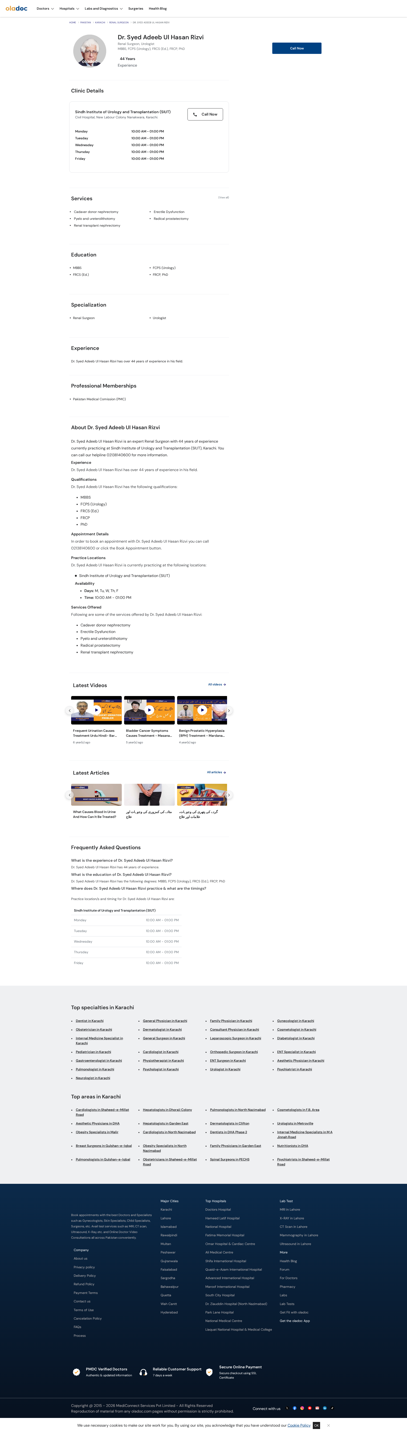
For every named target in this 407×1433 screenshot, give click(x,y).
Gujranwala (169, 1261)
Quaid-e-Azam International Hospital (233, 1270)
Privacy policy (84, 1267)
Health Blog (288, 1261)
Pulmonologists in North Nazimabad (238, 1110)
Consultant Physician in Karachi (234, 1029)
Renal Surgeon (119, 22)
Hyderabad (169, 1312)
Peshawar (168, 1252)
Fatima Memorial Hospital (224, 1235)
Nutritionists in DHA (292, 1146)
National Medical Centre (223, 1321)
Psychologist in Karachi (161, 1069)
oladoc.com (141, 1411)
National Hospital (218, 1227)
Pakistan (85, 22)
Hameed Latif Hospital (222, 1218)
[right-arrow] (228, 710)
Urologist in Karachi (225, 1069)
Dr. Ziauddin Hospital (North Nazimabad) (236, 1304)
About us (80, 1259)
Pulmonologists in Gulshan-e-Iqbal (103, 1159)
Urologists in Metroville (295, 1123)
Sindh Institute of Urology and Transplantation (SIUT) (123, 111)
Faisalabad (169, 1270)
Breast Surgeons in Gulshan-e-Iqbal (104, 1146)
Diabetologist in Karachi (296, 1038)
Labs (283, 1295)
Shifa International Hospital (225, 1261)
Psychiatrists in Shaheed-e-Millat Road (303, 1161)
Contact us (82, 1301)
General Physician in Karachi (165, 1021)
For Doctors (288, 1278)
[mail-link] (317, 1408)
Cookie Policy (299, 1425)
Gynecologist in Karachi (295, 1021)
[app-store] (301, 1334)
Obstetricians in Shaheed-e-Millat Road (170, 1161)
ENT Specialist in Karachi (296, 1052)
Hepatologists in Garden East (165, 1123)
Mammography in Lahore (299, 1235)
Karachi (100, 22)
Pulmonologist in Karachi (95, 1069)
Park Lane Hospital (219, 1312)
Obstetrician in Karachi (94, 1029)
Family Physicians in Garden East (235, 1146)
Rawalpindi (169, 1235)
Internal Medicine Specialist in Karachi (99, 1040)
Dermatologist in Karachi (162, 1029)
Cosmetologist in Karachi (296, 1029)
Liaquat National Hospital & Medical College (238, 1330)
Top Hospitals (215, 1201)
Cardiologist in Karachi (161, 1052)
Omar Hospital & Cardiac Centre (230, 1244)
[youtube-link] (309, 1408)
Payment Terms (86, 1293)
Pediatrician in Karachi (93, 1052)
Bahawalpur (170, 1287)
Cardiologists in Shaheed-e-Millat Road (102, 1112)
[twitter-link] (287, 1408)
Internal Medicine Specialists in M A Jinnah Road (305, 1134)
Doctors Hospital (218, 1210)
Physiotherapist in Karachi (163, 1060)
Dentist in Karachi (90, 1021)
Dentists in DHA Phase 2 (228, 1132)
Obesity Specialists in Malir (97, 1132)
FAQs (77, 1327)
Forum (284, 1270)
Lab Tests (287, 1304)
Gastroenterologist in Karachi (99, 1060)
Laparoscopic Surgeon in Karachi (235, 1038)
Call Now (297, 48)
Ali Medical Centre (219, 1252)
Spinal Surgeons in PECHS (229, 1159)
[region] (149, 721)
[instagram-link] (302, 1408)
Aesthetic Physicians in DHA (98, 1123)
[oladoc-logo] (16, 8)
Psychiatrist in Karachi (294, 1069)
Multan (166, 1244)
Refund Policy (84, 1284)
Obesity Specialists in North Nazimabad (165, 1148)
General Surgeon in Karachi (164, 1038)
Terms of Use (84, 1310)
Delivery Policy (85, 1276)
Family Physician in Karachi (231, 1021)
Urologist (159, 318)
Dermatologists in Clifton (229, 1123)
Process (80, 1336)
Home (72, 22)
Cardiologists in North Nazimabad (169, 1132)
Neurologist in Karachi (93, 1078)
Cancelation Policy (88, 1319)
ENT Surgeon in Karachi (228, 1060)
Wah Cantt (169, 1304)
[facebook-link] (294, 1408)
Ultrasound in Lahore (295, 1244)
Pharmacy (287, 1287)
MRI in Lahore (290, 1210)
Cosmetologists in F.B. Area (298, 1110)
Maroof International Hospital (227, 1287)
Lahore (166, 1218)
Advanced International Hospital (229, 1278)
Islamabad (169, 1227)
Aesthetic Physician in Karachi (300, 1060)
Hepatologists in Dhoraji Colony (167, 1110)
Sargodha (168, 1278)
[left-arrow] (69, 710)
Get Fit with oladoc (294, 1312)
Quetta (166, 1295)
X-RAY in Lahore (292, 1218)
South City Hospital (220, 1295)
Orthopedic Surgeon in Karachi (234, 1052)
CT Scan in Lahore (293, 1227)
